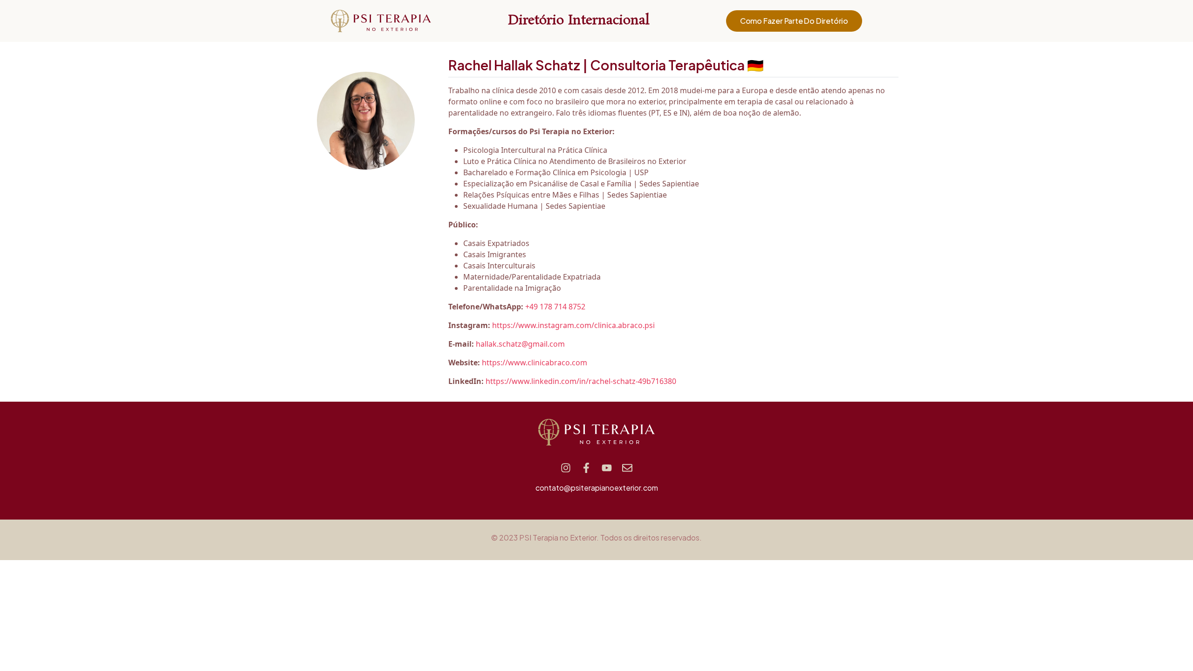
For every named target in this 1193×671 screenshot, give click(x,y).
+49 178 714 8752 (555, 306)
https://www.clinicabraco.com (534, 362)
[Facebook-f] (586, 468)
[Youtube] (607, 468)
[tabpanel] (673, 235)
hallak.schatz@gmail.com (520, 344)
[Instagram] (566, 468)
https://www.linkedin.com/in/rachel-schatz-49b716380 (581, 381)
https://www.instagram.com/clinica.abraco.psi (573, 325)
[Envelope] (627, 468)
